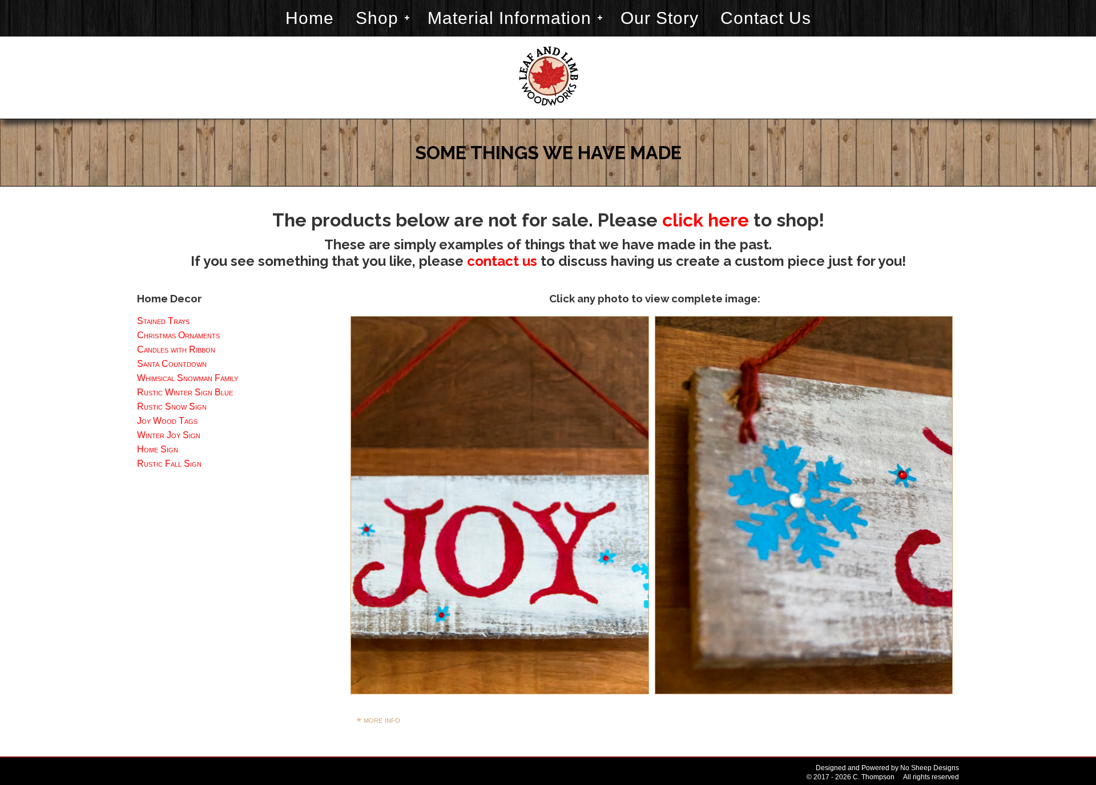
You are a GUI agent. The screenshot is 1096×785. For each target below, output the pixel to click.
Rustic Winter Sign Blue (185, 392)
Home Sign (157, 449)
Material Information (509, 18)
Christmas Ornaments (178, 335)
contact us (502, 261)
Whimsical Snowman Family (187, 378)
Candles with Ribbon (176, 349)
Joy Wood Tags (167, 421)
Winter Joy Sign (168, 435)
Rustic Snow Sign (172, 406)
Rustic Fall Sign (169, 463)
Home (309, 18)
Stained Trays (163, 321)
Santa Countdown (172, 364)
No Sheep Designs (929, 768)
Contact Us (765, 18)
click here (705, 219)
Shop (377, 18)
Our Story (659, 18)
